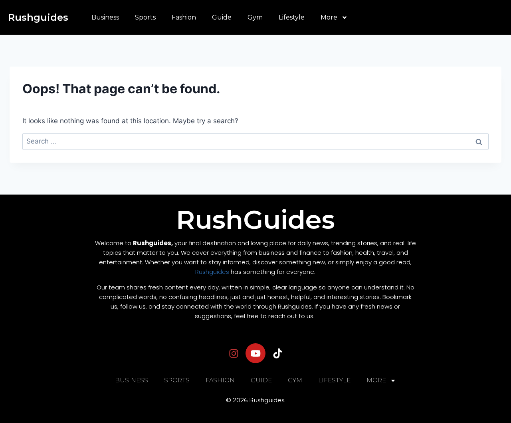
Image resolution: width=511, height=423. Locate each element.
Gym (255, 17)
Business (105, 17)
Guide (222, 17)
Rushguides (38, 17)
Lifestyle (292, 17)
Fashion (184, 17)
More (329, 17)
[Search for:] (255, 141)
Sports (145, 17)
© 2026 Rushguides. (255, 400)
